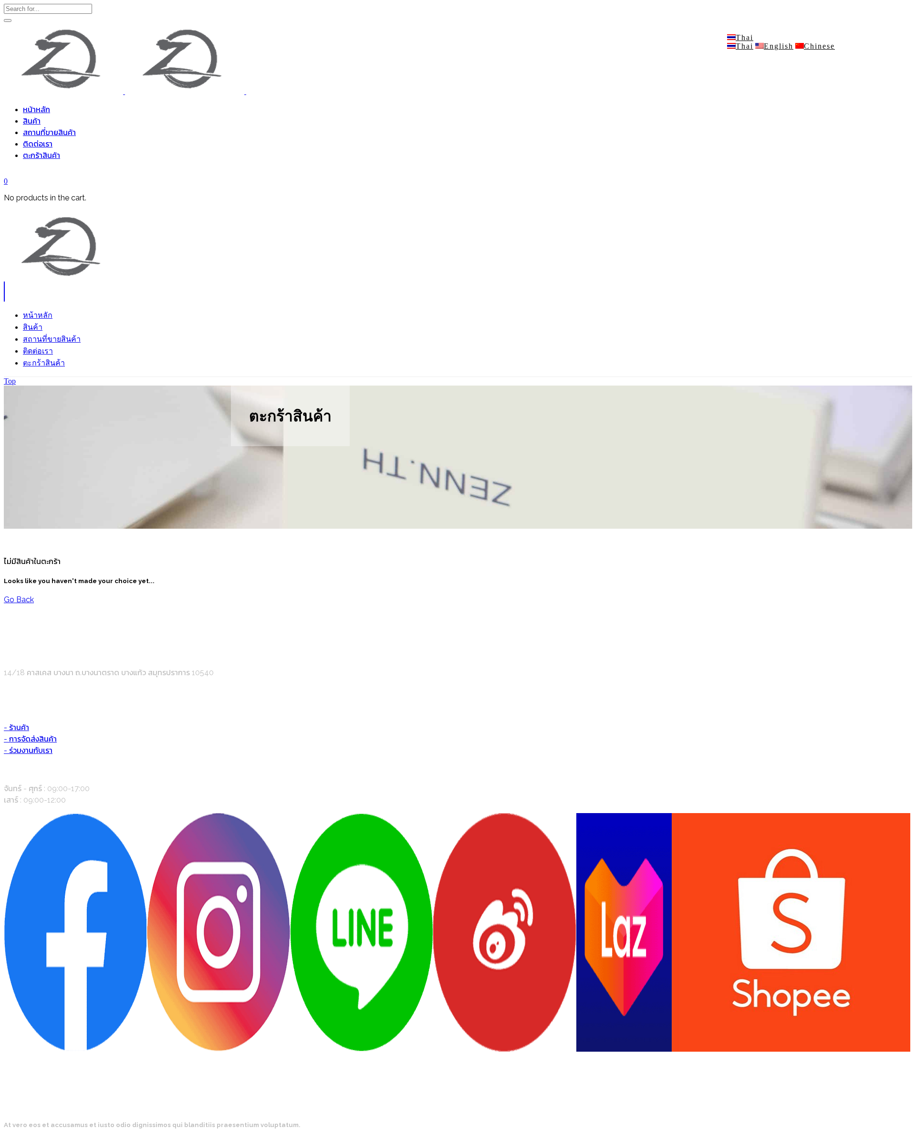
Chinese (819, 46)
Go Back (19, 599)
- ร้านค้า (16, 727)
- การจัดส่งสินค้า (30, 738)
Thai (744, 37)
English (778, 46)
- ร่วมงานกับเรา (28, 750)
